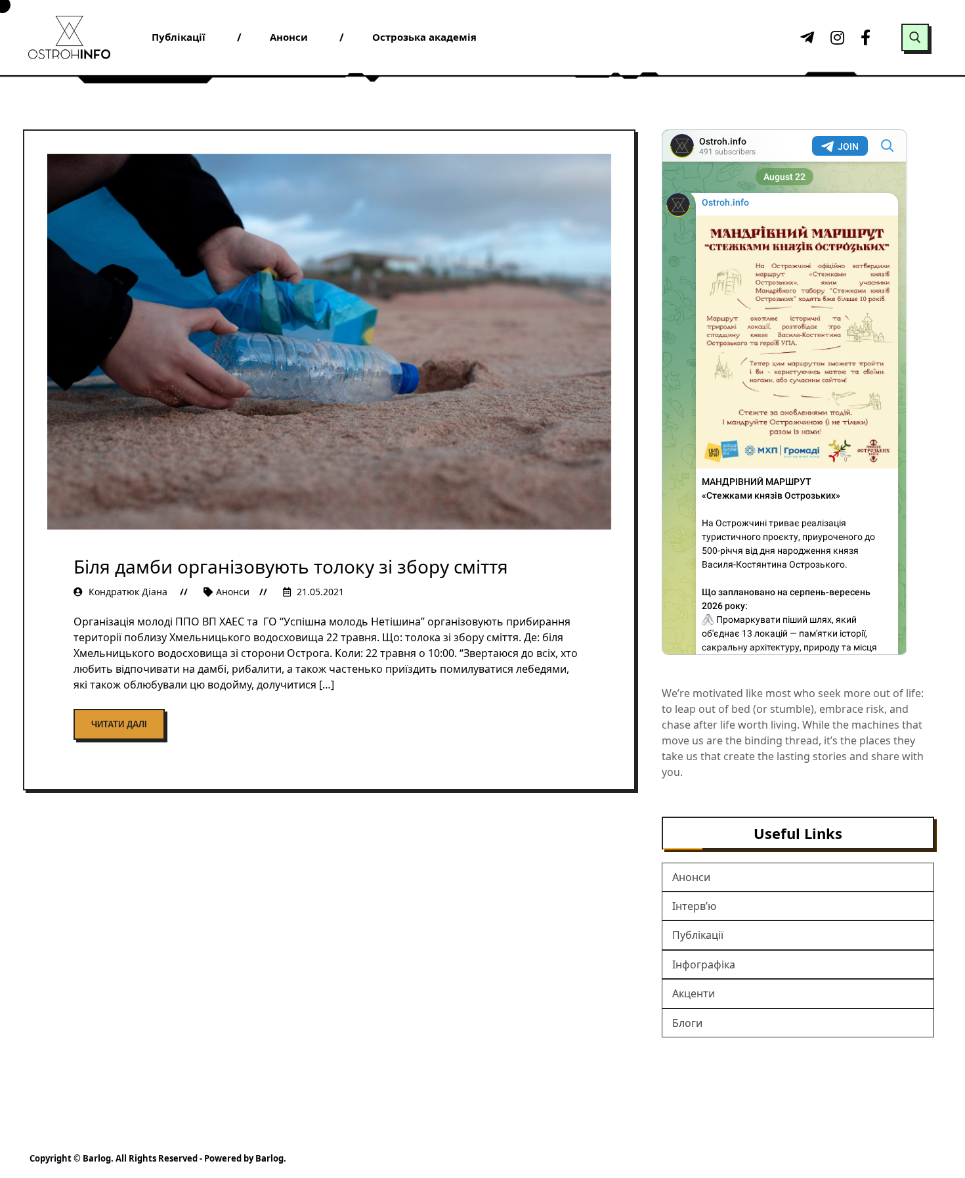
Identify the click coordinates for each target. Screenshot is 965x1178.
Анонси (232, 591)
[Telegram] (805, 37)
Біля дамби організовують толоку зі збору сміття (291, 566)
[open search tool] (915, 37)
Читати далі (119, 724)
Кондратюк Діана (128, 591)
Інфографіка (703, 964)
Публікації (697, 935)
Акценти (693, 993)
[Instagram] (835, 37)
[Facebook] (866, 37)
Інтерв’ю (694, 906)
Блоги (687, 1023)
